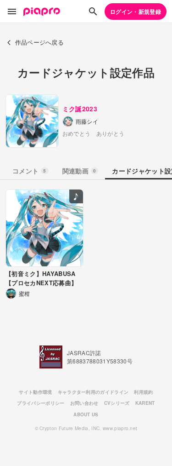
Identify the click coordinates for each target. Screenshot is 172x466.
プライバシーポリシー (40, 403)
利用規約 (143, 392)
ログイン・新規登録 (135, 11)
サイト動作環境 (35, 392)
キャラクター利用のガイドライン (93, 392)
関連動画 (79, 170)
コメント (29, 170)
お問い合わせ (84, 403)
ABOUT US (86, 414)
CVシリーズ (117, 403)
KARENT (145, 403)
